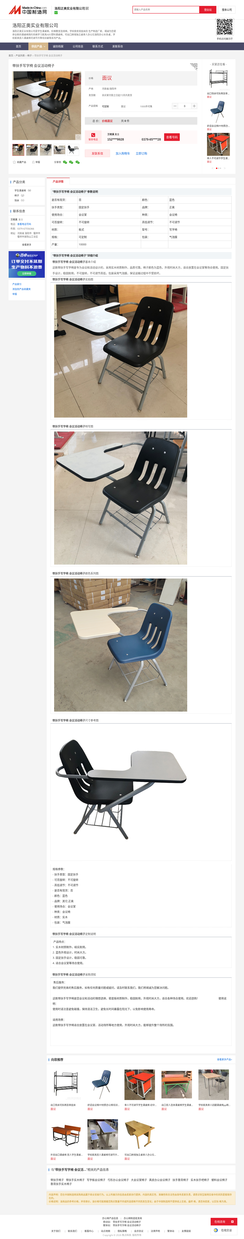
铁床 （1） (20, 200)
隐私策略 (122, 1231)
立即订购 (141, 153)
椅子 (29, 55)
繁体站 (170, 1231)
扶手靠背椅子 (181, 1180)
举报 (37, 162)
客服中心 (89, 1231)
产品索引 (17, 284)
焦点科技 (126, 1235)
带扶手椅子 (57, 1180)
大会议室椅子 (139, 1180)
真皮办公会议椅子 (159, 1180)
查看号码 (172, 137)
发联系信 (97, 153)
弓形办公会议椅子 (118, 1180)
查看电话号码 (24, 224)
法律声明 (155, 1231)
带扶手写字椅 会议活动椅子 (127, 1222)
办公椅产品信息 (110, 1218)
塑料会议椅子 (219, 1180)
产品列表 (20, 55)
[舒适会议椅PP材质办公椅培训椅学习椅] (218, 111)
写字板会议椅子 (96, 1180)
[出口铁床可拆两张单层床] (218, 79)
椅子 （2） (20, 195)
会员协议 (138, 1231)
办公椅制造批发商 (133, 1218)
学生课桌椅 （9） (23, 190)
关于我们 (55, 1231)
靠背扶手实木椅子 (61, 1184)
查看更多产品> (224, 1059)
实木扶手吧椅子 (200, 1180)
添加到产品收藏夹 (21, 289)
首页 (11, 55)
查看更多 (26, 244)
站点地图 (105, 1231)
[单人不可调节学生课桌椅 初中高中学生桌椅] (218, 144)
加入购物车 (123, 153)
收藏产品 (21, 162)
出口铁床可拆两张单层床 (219, 93)
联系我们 (72, 1231)
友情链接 (186, 1231)
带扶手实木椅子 (75, 1180)
